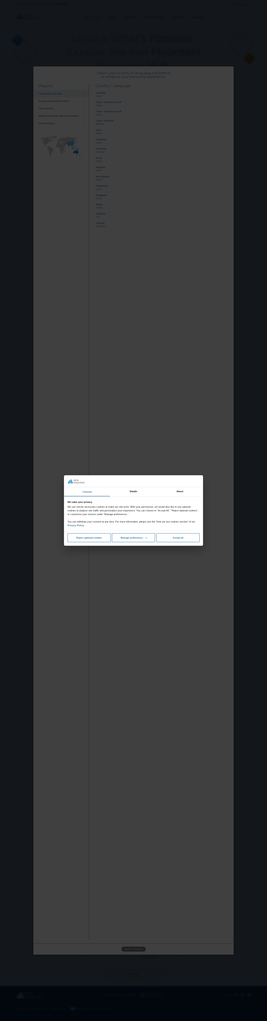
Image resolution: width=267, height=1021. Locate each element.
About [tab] (179, 491)
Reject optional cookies (89, 537)
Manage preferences (132, 537)
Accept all (178, 537)
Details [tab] (133, 491)
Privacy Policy (76, 525)
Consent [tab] (87, 491)
